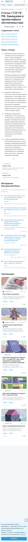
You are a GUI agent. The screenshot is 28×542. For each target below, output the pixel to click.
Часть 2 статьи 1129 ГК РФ (9, 36)
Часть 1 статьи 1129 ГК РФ (9, 34)
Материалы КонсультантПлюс (10, 44)
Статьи (11, 301)
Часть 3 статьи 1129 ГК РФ (9, 39)
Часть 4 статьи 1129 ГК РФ (9, 42)
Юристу (5, 334)
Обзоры (11, 369)
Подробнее (23, 534)
